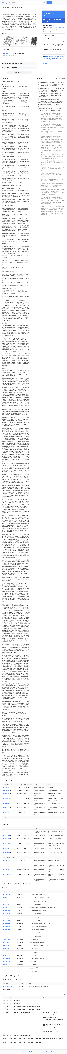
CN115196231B (6, 869)
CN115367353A (6, 910)
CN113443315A (6, 955)
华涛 (60, 27)
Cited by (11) (58, 56)
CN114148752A (6, 932)
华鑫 (51, 27)
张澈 (63, 27)
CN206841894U (6, 787)
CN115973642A (6, 835)
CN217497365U (6, 812)
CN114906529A (6, 929)
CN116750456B (6, 874)
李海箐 (56, 27)
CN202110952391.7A (8, 986)
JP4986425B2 (6, 968)
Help (52, 1051)
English (53, 25)
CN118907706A (6, 852)
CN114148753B (6, 920)
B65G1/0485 (7, 53)
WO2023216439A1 (7, 917)
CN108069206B (6, 936)
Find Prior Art (58, 19)
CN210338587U (6, 793)
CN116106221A (6, 926)
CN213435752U (6, 942)
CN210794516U (6, 964)
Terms (39, 1051)
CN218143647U (6, 948)
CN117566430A (6, 923)
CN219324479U (6, 945)
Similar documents (50, 58)
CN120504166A (6, 958)
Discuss (45, 63)
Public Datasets (32, 1051)
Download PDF (48, 19)
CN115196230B (6, 865)
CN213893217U (6, 807)
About (14, 1051)
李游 (48, 27)
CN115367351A (6, 894)
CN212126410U (6, 897)
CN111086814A (6, 798)
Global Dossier (58, 62)
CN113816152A (6, 901)
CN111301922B (6, 907)
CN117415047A (6, 848)
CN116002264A (6, 838)
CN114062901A (6, 860)
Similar (46, 21)
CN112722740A (6, 803)
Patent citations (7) (49, 56)
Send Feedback (22, 1051)
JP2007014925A (6, 939)
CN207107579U (6, 790)
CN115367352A (6, 913)
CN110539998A (6, 952)
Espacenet (52, 62)
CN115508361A (6, 971)
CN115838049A (6, 831)
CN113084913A (6, 961)
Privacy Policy (46, 1051)
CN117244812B (6, 879)
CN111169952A (6, 904)
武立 (54, 27)
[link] (13, 53)
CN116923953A (6, 843)
